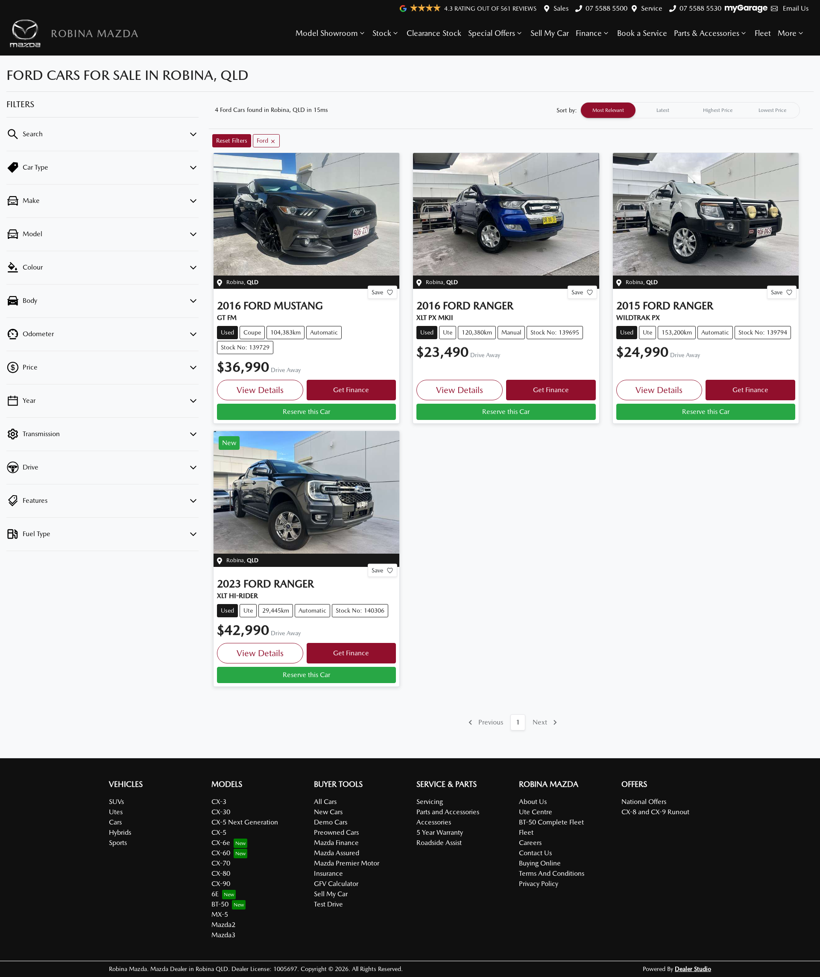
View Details (260, 390)
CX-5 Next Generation (244, 822)
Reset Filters (231, 140)
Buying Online (540, 863)
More (787, 33)
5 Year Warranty (439, 832)
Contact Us (535, 853)
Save (377, 292)
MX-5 (219, 914)
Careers (530, 843)
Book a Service (642, 33)
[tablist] (690, 110)
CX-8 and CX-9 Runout (655, 812)
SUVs (116, 802)
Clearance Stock (434, 33)
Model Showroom (327, 33)
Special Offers (491, 33)
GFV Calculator (336, 884)
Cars (115, 822)
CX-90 (220, 884)
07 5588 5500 (606, 8)
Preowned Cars (336, 832)
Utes (116, 812)
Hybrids (120, 832)
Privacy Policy (538, 884)
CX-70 (220, 863)
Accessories (433, 822)
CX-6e (220, 843)
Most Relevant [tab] (608, 110)
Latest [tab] (662, 110)
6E (215, 894)
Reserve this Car (306, 412)
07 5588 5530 (700, 8)
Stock (381, 33)
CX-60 (220, 853)
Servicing (429, 802)
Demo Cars (330, 822)
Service (651, 8)
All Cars (325, 802)
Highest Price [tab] (717, 110)
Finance (589, 33)
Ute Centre (535, 812)
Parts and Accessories (447, 812)
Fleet (763, 33)
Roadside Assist (439, 843)
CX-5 (218, 832)
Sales (561, 8)
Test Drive (328, 904)
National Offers (643, 802)
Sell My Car (549, 33)
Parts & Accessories (706, 33)
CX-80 (220, 873)
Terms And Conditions (551, 873)
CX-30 (220, 812)
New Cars (328, 812)
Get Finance (351, 390)
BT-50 (219, 904)
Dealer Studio (693, 968)
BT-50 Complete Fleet (551, 822)
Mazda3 (223, 935)
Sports (118, 843)
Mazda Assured (336, 853)
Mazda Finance (336, 843)
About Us (533, 802)
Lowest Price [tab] (772, 110)
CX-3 (218, 802)
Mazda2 (223, 925)
